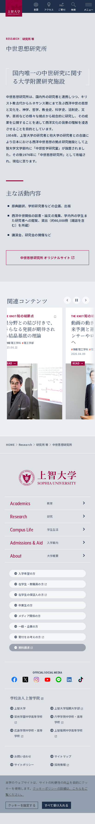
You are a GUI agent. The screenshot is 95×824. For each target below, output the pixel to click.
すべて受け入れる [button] (56, 805)
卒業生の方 (25, 605)
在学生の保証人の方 (31, 594)
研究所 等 (28, 38)
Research (12, 38)
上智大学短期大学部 (67, 708)
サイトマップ (62, 756)
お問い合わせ (22, 756)
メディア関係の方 (29, 616)
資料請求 (24, 647)
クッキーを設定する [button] (22, 805)
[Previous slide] (67, 300)
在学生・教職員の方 (31, 584)
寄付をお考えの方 (29, 637)
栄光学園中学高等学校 (28, 716)
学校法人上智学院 (25, 698)
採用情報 (60, 764)
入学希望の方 (26, 573)
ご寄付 (61, 9)
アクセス (49, 9)
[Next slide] (85, 300)
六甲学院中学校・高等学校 (68, 719)
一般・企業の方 (28, 626)
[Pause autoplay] (76, 300)
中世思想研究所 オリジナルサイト (45, 257)
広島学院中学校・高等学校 (28, 733)
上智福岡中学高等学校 (68, 730)
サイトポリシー (24, 764)
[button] (63, 316)
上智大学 (20, 708)
